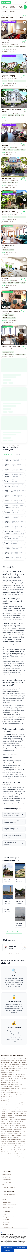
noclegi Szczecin (13, 475)
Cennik (4, 1199)
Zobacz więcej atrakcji (14, 931)
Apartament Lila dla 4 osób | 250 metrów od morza (14, 1154)
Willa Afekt (7, 1072)
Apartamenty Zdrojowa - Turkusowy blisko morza (14, 1115)
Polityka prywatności (21, 1231)
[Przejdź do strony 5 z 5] (19, 953)
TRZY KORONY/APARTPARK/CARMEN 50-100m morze (14, 1119)
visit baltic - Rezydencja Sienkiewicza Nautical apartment (14, 1143)
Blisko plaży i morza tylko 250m (13, 1125)
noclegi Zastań (13, 553)
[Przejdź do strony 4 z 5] (16, 953)
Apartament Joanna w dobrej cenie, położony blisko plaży (14, 1103)
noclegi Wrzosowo (14, 537)
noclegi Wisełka (13, 527)
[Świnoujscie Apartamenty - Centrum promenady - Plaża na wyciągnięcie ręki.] (14, 70)
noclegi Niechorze (14, 485)
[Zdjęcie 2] (13, 106)
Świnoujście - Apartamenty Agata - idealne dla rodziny (14, 1076)
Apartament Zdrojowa (10, 1147)
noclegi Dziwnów (14, 465)
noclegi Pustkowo (14, 521)
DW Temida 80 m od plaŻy (12, 1066)
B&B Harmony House (10, 1086)
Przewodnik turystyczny (8, 1187)
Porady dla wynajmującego (9, 1204)
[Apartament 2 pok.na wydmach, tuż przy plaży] (14, 36)
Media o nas (5, 1219)
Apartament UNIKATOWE (11, 1084)
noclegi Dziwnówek (14, 496)
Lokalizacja (19, 454)
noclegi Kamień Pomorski (14, 532)
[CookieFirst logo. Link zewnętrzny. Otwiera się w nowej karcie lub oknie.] (1, 1232)
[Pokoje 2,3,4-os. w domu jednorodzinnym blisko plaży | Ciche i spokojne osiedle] (14, 206)
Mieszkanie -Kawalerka (11, 1129)
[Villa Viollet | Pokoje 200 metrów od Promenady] (14, 139)
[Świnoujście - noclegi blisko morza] (14, 307)
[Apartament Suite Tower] (14, 240)
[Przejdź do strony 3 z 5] (14, 953)
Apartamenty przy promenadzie (13, 1098)
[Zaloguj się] (25, 2)
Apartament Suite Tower (11, 1070)
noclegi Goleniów (14, 547)
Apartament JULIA (10, 1137)
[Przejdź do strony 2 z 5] (12, 953)
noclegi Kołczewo (14, 516)
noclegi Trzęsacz (14, 511)
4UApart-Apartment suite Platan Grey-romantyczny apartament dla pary (14, 1131)
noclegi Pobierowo (14, 470)
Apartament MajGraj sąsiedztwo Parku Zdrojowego (14, 1111)
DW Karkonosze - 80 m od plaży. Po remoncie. (14, 1062)
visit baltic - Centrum (10, 1107)
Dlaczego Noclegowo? (8, 1217)
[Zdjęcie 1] (12, 106)
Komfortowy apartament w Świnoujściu (14, 1139)
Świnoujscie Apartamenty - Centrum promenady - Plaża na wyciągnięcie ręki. (14, 1060)
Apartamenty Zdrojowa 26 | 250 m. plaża (14, 1113)
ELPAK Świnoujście (9, 1101)
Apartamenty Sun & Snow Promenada (14, 1135)
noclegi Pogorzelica (14, 506)
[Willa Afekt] (14, 273)
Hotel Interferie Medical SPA (12, 1121)
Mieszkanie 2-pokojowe (11, 1152)
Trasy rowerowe (6, 1182)
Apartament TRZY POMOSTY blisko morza (14, 1078)
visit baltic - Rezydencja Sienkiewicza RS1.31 (14, 1158)
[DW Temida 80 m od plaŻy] (14, 173)
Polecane (21, 17)
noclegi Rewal (13, 480)
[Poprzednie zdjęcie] (3, 29)
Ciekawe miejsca (6, 1179)
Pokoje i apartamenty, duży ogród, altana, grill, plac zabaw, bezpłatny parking (14, 1149)
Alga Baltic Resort (9, 1082)
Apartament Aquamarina (11, 1156)
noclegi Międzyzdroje (14, 459)
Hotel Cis (7, 1090)
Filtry (5, 11)
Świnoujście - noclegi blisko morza (13, 1074)
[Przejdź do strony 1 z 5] (9, 953)
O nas (4, 1214)
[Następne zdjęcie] (24, 29)
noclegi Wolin (13, 558)
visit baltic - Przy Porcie (11, 1133)
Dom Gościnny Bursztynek (11, 1094)
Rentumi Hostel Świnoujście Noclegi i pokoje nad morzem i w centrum (14, 1145)
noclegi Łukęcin (13, 501)
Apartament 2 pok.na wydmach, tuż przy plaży (14, 1058)
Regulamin (5, 1224)
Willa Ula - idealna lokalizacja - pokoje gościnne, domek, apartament (14, 1141)
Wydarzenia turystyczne (8, 1184)
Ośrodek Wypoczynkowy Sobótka (13, 1088)
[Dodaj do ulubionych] (24, 22)
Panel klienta (5, 1197)
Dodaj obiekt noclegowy (8, 1194)
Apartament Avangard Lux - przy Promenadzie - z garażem (14, 1127)
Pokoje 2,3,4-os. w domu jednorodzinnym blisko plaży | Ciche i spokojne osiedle (14, 1068)
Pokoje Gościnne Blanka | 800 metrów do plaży (14, 1109)
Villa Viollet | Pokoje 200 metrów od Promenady (14, 1064)
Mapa (13, 11)
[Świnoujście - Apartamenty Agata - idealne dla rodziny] (14, 341)
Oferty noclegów (6, 1174)
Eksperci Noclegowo (7, 1207)
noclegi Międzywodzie (14, 490)
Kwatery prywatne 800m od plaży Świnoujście (14, 1092)
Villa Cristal (8, 1080)
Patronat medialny (7, 1222)
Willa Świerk (8, 1117)
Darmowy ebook (6, 1202)
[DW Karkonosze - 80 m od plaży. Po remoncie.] (14, 105)
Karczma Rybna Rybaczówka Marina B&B (14, 1105)
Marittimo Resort (9, 1096)
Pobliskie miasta (8, 454)
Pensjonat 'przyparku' (10, 1123)
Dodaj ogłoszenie (6, 1177)
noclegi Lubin (13, 542)
